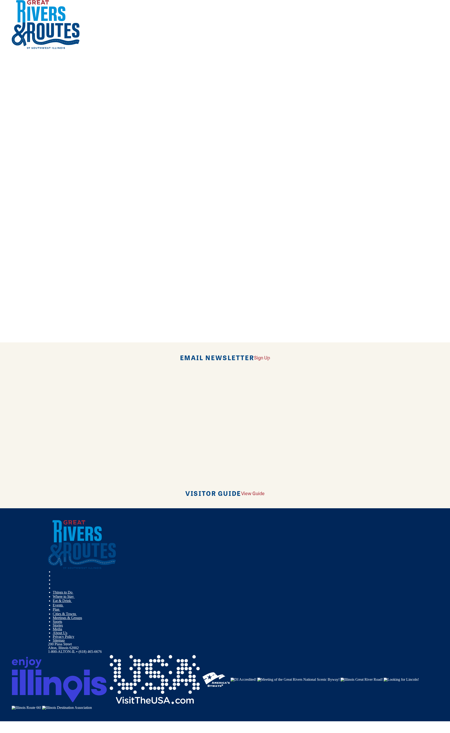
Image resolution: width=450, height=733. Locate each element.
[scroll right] (6, 51)
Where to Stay (64, 596)
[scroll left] (2, 51)
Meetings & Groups (67, 618)
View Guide (253, 493)
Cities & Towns (65, 614)
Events (58, 605)
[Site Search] (16, 61)
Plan (56, 609)
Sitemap (59, 640)
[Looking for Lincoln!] (401, 679)
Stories (58, 625)
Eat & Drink (62, 601)
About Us (60, 633)
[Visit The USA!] (155, 679)
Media (57, 629)
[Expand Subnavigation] (75, 592)
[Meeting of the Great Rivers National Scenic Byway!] (298, 679)
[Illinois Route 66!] (26, 707)
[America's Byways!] (216, 679)
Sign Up (262, 357)
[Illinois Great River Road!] (362, 679)
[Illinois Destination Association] (67, 707)
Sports (57, 622)
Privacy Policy (63, 637)
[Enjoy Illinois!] (59, 679)
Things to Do (63, 592)
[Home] (46, 48)
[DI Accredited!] (243, 679)
